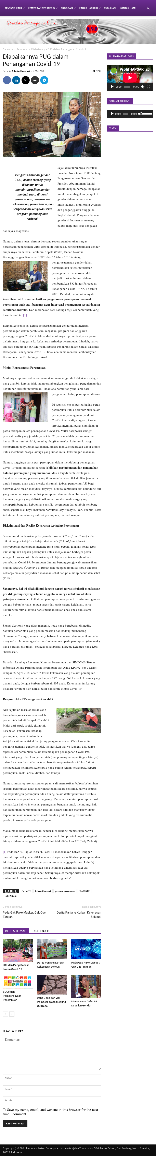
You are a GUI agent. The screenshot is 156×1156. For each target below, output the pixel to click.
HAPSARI (84, 891)
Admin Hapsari (21, 70)
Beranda (8, 49)
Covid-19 (26, 891)
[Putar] (112, 87)
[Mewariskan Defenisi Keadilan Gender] (86, 986)
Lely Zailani (10, 896)
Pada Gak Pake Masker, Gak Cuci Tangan (24, 915)
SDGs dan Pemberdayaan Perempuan (12, 995)
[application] (130, 78)
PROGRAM (67, 8)
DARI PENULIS (41, 931)
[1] (25, 315)
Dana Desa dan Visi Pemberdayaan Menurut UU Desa (51, 1001)
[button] (148, 7)
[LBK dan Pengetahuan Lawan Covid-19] (18, 950)
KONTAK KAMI (127, 8)
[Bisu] (143, 87)
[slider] (146, 113)
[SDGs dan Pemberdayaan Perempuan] (18, 981)
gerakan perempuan (65, 891)
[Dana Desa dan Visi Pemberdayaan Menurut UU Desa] (52, 984)
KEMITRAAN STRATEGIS (41, 8)
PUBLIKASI (110, 8)
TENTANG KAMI (13, 8)
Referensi (22, 49)
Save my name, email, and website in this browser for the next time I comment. (50, 1111)
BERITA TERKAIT (16, 931)
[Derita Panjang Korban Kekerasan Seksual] (52, 949)
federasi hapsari (43, 891)
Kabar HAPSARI (88, 8)
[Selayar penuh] (148, 87)
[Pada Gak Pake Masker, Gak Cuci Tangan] (86, 949)
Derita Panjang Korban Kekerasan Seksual (79, 915)
